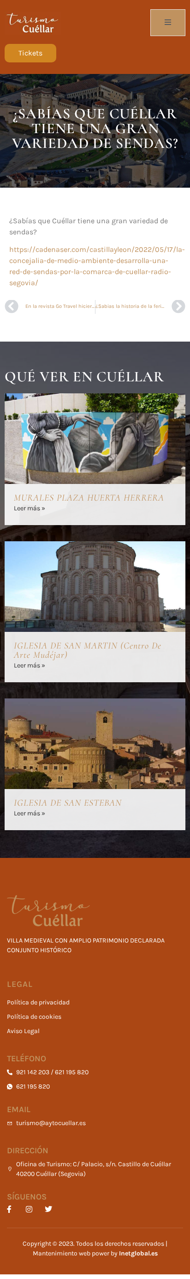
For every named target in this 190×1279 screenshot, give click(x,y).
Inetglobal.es (138, 1253)
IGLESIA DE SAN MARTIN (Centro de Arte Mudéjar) (87, 650)
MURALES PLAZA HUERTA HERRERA (89, 497)
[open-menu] (167, 22)
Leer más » (29, 508)
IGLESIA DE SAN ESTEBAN (68, 802)
